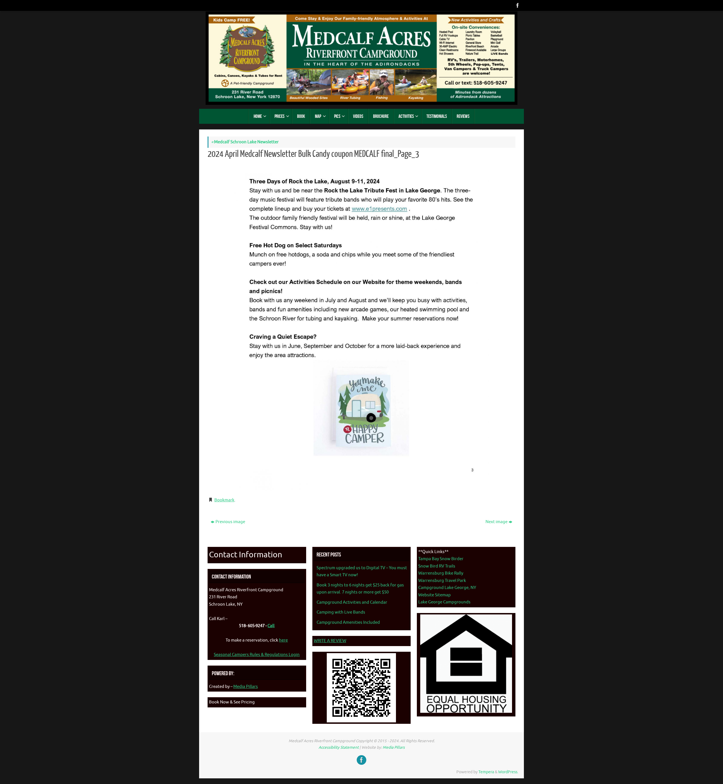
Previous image (230, 522)
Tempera (486, 772)
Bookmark (224, 500)
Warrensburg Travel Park (442, 580)
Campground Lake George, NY (447, 587)
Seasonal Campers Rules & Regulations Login (257, 654)
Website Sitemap (434, 595)
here (283, 640)
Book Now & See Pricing (232, 702)
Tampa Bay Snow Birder (440, 559)
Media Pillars (245, 686)
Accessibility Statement (339, 747)
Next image (496, 522)
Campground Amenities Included (348, 622)
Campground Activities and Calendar (352, 602)
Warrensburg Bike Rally (440, 573)
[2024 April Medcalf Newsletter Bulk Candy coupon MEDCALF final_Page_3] (361, 327)
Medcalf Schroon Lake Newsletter (245, 142)
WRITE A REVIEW (330, 641)
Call (271, 626)
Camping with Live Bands (341, 612)
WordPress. (508, 772)
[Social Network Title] (517, 5)
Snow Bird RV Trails (436, 566)
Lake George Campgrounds (444, 602)
